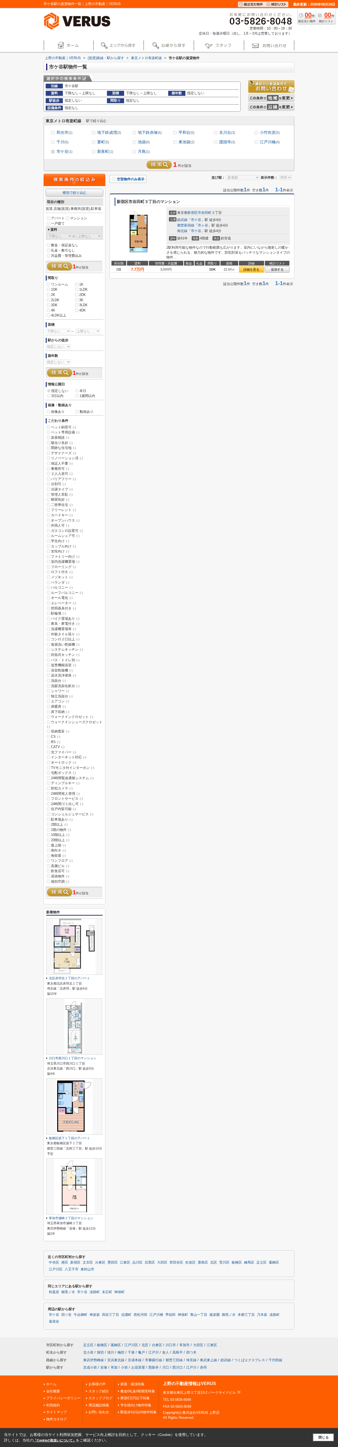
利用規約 (53, 1405)
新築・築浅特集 (132, 1384)
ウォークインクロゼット (72, 717)
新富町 (105, 151)
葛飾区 (274, 1262)
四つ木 (191, 1352)
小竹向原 (270, 132)
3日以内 (57, 396)
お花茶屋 (138, 1367)
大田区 (162, 1262)
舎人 (165, 1352)
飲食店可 (60, 871)
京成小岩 (90, 1367)
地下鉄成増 (109, 132)
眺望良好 (60, 500)
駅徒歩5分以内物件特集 (138, 1412)
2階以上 (59, 824)
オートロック (63, 762)
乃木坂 (262, 1315)
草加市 (184, 1345)
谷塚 (103, 1367)
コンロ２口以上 (65, 639)
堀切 (100, 1352)
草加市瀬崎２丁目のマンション (71, 1218)
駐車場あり (62, 819)
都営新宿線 (185, 225)
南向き (58, 850)
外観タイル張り (65, 634)
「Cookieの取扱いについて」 (55, 1440)
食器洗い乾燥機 (65, 644)
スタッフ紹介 (98, 1391)
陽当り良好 (62, 443)
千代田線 (275, 1360)
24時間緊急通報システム (72, 778)
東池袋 (186, 142)
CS (55, 737)
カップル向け (63, 546)
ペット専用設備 (65, 432)
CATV (57, 747)
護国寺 (227, 142)
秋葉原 (54, 1292)
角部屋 (58, 856)
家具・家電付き (65, 624)
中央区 (54, 1262)
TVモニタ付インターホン (72, 768)
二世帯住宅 (62, 505)
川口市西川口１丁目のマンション (72, 1058)
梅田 (121, 1352)
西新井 (153, 1367)
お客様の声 (97, 1384)
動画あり (86, 412)
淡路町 (95, 1292)
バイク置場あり (65, 619)
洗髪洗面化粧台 (65, 686)
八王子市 (71, 1269)
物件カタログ (56, 1419)
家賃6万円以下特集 (135, 1398)
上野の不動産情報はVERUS (189, 1383)
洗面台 (58, 681)
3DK (54, 305)
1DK (54, 289)
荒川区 (224, 1262)
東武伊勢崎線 (93, 1360)
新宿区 (192, 213)
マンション (78, 218)
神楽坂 (95, 1315)
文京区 (88, 1262)
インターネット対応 (68, 757)
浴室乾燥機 (62, 670)
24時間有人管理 (65, 794)
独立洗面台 (62, 696)
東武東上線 (208, 1360)
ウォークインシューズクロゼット (74, 724)
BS (55, 742)
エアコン (60, 701)
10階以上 (60, 835)
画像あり (58, 412)
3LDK (83, 305)
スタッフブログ (100, 1398)
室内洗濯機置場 (65, 562)
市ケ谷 (64, 151)
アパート (58, 218)
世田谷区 (176, 1262)
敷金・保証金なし (64, 245)
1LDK (83, 289)
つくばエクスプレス (249, 1360)
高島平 (177, 1352)
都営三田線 (174, 1360)
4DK (82, 310)
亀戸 (141, 1352)
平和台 (186, 132)
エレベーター (63, 603)
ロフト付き (62, 572)
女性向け (60, 551)
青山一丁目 (198, 1315)
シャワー (60, 691)
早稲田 (170, 1315)
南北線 (182, 231)
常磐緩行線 (153, 1360)
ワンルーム (59, 284)
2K (53, 295)
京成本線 (135, 1360)
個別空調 (60, 881)
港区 (64, 1262)
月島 (144, 151)
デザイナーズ (63, 453)
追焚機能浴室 (63, 665)
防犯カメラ (62, 788)
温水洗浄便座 (63, 675)
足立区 (261, 1262)
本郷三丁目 (246, 1315)
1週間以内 (87, 396)
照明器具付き (63, 608)
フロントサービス (67, 799)
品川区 (137, 1262)
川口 (165, 1367)
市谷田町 (205, 213)
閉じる (323, 1437)
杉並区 (190, 1262)
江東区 (125, 1262)
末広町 (107, 1292)
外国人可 (60, 525)
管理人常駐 (62, 494)
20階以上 (60, 840)
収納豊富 (60, 731)
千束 (131, 1352)
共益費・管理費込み (66, 256)
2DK (82, 295)
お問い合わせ (98, 1412)
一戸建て (58, 223)
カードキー (62, 515)
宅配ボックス (63, 773)
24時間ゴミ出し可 (67, 804)
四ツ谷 (66, 1315)
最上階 (58, 845)
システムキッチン (67, 649)
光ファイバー (63, 752)
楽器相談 (60, 437)
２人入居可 (62, 474)
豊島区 (203, 1262)
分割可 (58, 484)
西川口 (177, 1367)
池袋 (144, 142)
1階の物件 (61, 830)
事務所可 (60, 469)
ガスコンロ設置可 (67, 531)
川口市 (171, 1345)
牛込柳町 (80, 1315)
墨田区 (112, 1262)
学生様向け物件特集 (135, 1405)
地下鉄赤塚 (150, 132)
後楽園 (214, 1315)
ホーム (51, 1384)
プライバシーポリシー (63, 1398)
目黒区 (150, 1262)
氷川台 (227, 132)
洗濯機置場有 (63, 629)
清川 (110, 1352)
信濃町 (126, 1315)
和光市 (64, 132)
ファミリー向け (65, 557)
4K (53, 310)
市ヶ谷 (203, 225)
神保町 (119, 1292)
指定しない (59, 391)
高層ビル (60, 866)
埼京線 (191, 1360)
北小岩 (88, 1352)
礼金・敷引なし (63, 250)
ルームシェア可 (65, 536)
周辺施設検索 (98, 1405)
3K (81, 300)
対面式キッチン (65, 655)
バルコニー (62, 587)
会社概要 (53, 1391)
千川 (62, 142)
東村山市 (87, 1269)
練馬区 (249, 1262)
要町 (103, 142)
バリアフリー (63, 479)
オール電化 (62, 598)
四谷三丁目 (110, 1315)
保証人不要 (62, 463)
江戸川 (153, 1352)
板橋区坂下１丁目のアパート (69, 1138)
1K (81, 284)
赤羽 (203, 1367)
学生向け (60, 541)
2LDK (55, 300)
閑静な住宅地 (63, 448)
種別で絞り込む (75, 193)
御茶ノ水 (68, 1292)
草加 (114, 1367)
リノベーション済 (67, 458)
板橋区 (237, 1262)
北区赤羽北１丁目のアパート (69, 978)
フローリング (63, 567)
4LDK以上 (58, 315)
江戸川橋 (270, 142)
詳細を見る (251, 269)
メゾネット (62, 577)
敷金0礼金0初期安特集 (137, 1391)
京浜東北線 (115, 1360)
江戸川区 (56, 1269)
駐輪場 (58, 613)
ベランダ (60, 582)
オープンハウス (65, 520)
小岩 (124, 1367)
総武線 (182, 220)
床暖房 (58, 706)
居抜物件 (60, 876)
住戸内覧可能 (63, 809)
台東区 (100, 1262)
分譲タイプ (62, 489)
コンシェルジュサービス (72, 814)
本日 (82, 391)
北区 (213, 1262)
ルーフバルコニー (67, 593)
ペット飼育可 (63, 427)
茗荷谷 (54, 1321)
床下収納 (60, 712)
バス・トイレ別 (65, 660)
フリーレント (63, 510)
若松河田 (140, 1315)
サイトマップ (56, 1412)
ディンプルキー (65, 783)
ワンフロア (62, 861)
